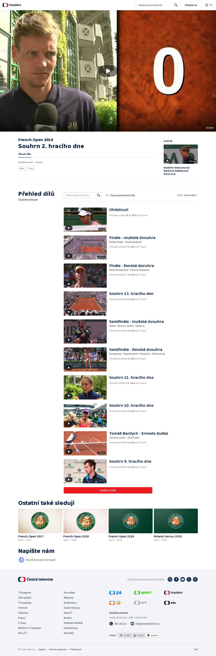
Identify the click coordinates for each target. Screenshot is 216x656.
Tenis (30, 168)
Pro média (69, 592)
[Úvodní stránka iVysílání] (15, 5)
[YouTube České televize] (182, 579)
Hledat (175, 5)
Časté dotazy (71, 627)
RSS (196, 649)
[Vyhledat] (98, 195)
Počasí (21, 617)
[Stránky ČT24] (115, 593)
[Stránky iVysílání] (173, 593)
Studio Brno (70, 602)
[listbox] (139, 635)
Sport (22, 168)
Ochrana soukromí (58, 649)
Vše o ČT (22, 633)
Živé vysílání (24, 597)
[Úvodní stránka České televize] (36, 579)
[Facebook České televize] (176, 579)
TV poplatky (24, 602)
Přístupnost (75, 649)
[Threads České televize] (195, 579)
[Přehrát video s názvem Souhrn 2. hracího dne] (108, 71)
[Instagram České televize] (170, 579)
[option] (125, 635)
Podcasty (23, 612)
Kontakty (69, 633)
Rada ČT (68, 612)
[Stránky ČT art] (140, 603)
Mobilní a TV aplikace (29, 627)
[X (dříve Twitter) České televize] (188, 579)
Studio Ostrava (72, 607)
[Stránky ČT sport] (142, 593)
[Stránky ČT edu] (170, 603)
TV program (24, 592)
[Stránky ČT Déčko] (114, 603)
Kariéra (68, 617)
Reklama (68, 597)
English (41, 649)
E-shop (22, 622)
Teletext (23, 607)
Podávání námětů (73, 622)
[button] (108, 71)
